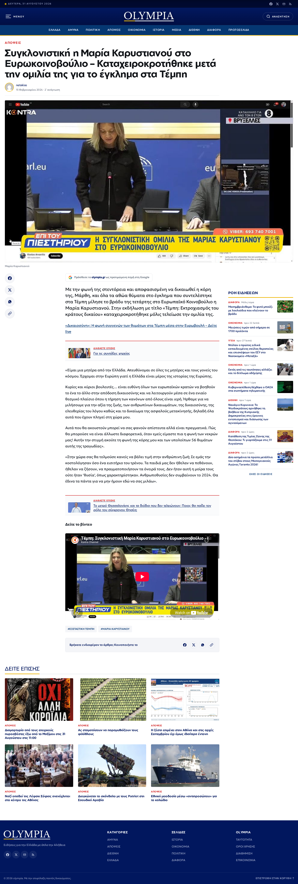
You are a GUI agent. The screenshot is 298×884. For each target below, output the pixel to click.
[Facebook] (271, 4)
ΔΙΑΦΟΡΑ (214, 30)
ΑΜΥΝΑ (73, 30)
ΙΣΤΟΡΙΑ (159, 30)
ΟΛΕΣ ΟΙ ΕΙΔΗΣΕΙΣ (260, 474)
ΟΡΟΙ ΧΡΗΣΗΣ (245, 846)
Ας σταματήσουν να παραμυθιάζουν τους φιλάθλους (108, 732)
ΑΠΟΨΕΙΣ (114, 30)
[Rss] (290, 4)
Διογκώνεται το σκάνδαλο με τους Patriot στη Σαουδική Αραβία (111, 798)
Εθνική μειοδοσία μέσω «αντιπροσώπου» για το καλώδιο (184, 798)
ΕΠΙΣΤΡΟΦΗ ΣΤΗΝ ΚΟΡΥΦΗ (275, 878)
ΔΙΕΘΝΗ (194, 30)
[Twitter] (277, 4)
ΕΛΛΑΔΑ (54, 30)
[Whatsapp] (10, 302)
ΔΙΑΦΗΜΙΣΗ (244, 853)
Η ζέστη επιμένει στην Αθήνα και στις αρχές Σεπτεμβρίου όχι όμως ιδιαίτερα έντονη (182, 732)
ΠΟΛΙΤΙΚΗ (93, 30)
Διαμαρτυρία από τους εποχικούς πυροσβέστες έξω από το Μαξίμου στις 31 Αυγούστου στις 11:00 (35, 734)
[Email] (284, 4)
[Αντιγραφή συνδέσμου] (10, 313)
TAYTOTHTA (244, 839)
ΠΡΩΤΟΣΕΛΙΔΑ (238, 30)
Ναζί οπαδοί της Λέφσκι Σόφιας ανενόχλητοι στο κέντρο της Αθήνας (37, 798)
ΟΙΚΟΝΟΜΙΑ (137, 30)
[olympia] (149, 16)
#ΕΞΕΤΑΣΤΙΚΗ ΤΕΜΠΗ (81, 628)
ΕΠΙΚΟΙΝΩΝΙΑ (245, 860)
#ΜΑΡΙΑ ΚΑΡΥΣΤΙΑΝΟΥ (115, 628)
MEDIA (176, 30)
